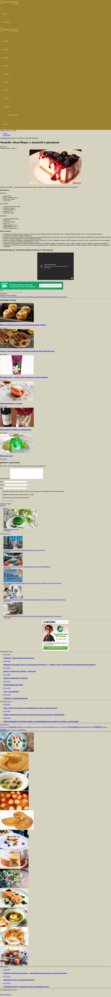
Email (2, 485)
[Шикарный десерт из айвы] (17, 400)
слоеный (14, 730)
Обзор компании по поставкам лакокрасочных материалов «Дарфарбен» (27, 566)
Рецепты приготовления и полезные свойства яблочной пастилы (27, 351)
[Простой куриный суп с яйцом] (13, 926)
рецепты (104, 727)
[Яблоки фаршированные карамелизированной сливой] (17, 321)
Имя (2, 481)
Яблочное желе (6, 456)
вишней (2, 292)
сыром (21, 730)
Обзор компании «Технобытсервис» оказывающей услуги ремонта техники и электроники (32, 583)
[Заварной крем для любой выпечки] (14, 770)
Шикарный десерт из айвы (11, 403)
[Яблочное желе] (17, 452)
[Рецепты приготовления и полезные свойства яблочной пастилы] (17, 347)
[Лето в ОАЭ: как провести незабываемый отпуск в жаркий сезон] (13, 548)
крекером (8, 292)
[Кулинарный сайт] (9, 4)
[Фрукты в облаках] (14, 965)
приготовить (73, 727)
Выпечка (6, 74)
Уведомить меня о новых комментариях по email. (18, 494)
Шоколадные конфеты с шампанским (15, 430)
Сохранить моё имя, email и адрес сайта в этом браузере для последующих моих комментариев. (33, 491)
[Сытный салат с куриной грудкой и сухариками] (14, 887)
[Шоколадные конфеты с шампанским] (17, 426)
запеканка (34, 727)
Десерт (5, 82)
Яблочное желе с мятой (11, 529)
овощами (56, 727)
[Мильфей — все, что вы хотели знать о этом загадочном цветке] (14, 848)
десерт (24, 727)
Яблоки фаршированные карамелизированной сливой (23, 325)
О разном (6, 106)
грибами (19, 727)
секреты (9, 730)
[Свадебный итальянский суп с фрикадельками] (14, 790)
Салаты (5, 65)
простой (92, 727)
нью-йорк (15, 292)
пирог (60, 727)
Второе (5, 57)
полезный (65, 727)
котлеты (39, 727)
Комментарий (5, 478)
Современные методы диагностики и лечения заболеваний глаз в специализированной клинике (34, 599)
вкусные (6, 727)
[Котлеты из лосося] (14, 907)
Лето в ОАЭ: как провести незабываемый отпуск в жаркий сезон (24, 550)
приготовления (84, 727)
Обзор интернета (12, 114)
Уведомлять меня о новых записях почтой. (16, 497)
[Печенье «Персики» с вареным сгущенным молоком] (14, 809)
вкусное (2, 727)
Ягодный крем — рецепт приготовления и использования (24, 377)
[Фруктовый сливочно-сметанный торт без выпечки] (14, 946)
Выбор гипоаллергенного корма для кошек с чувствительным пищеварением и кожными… (32, 616)
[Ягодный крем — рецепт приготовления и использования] (17, 374)
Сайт (1, 488)
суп (17, 730)
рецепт (98, 727)
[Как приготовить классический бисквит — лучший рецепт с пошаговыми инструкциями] (14, 868)
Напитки (6, 98)
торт (25, 730)
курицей (44, 727)
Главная (2, 138)
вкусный (12, 727)
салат (3, 729)
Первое (5, 49)
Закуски (6, 90)
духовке (29, 727)
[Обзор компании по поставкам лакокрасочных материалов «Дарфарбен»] (13, 565)
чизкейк (20, 292)
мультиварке (50, 727)
